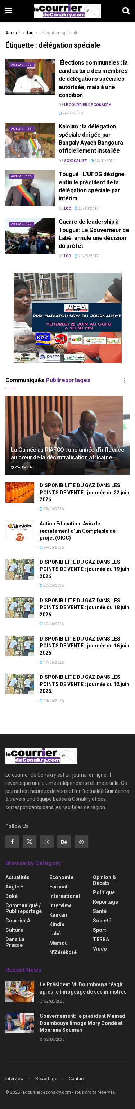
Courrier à (17, 921)
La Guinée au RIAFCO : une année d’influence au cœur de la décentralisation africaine (67, 453)
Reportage (105, 902)
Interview (60, 905)
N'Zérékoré (63, 952)
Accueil (13, 32)
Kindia (56, 924)
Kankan (58, 915)
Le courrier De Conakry (87, 105)
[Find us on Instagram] (47, 841)
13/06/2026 (53, 701)
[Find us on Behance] (64, 841)
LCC (67, 208)
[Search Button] (126, 11)
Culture (14, 930)
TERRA (101, 939)
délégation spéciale (58, 32)
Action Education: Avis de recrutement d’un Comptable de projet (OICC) (78, 531)
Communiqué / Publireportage (23, 908)
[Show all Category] (124, 380)
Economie (61, 877)
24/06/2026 (53, 547)
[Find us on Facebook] (12, 841)
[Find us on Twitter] (29, 841)
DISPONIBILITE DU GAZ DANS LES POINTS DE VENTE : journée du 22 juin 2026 (84, 492)
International (64, 896)
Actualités (21, 64)
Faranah (59, 887)
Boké (11, 896)
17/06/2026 (53, 662)
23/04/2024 (104, 161)
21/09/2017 (88, 256)
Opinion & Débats (104, 880)
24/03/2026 (72, 113)
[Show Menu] (8, 11)
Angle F (14, 887)
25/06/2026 (24, 467)
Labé (55, 933)
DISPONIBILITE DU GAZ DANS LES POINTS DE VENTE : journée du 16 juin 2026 (84, 646)
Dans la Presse (14, 942)
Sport (99, 930)
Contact (77, 1078)
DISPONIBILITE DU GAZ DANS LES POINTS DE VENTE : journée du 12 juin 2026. (84, 684)
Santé (100, 911)
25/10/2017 (88, 208)
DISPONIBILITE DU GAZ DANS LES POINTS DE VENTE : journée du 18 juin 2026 (84, 607)
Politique (104, 892)
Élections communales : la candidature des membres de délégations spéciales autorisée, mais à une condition (93, 79)
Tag (29, 32)
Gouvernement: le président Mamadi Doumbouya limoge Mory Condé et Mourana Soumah (83, 1023)
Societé (102, 921)
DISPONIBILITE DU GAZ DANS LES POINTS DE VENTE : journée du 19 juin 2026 (84, 569)
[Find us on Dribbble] (81, 841)
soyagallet (75, 161)
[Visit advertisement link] (67, 318)
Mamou (58, 943)
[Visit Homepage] (67, 11)
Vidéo (100, 949)
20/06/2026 (53, 586)
